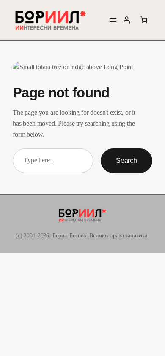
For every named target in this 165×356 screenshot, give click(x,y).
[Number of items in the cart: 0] (143, 20)
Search (126, 160)
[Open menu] (113, 20)
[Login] (126, 20)
